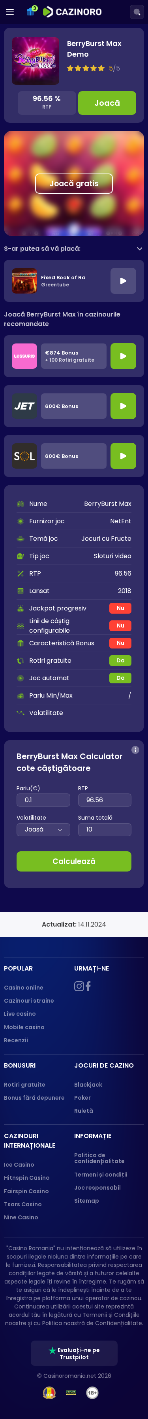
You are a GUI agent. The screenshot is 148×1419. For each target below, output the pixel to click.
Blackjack (88, 1085)
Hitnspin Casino (27, 1178)
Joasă (34, 829)
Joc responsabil (97, 1188)
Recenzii (16, 1040)
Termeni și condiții (100, 1175)
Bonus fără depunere (34, 1098)
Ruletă (83, 1111)
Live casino (20, 1014)
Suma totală (95, 818)
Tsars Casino (23, 1204)
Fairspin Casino (26, 1191)
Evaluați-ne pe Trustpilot (78, 1353)
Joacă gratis (74, 183)
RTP (83, 788)
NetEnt (120, 521)
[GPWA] (71, 1393)
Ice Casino (19, 1165)
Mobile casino (24, 1027)
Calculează (74, 861)
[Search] (137, 12)
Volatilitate (31, 818)
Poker (82, 1098)
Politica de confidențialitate (99, 1158)
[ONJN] (49, 1393)
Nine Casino (21, 1217)
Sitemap (86, 1201)
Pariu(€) (28, 788)
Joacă (107, 103)
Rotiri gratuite (24, 1085)
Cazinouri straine (29, 1001)
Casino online (23, 988)
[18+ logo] (92, 1393)
